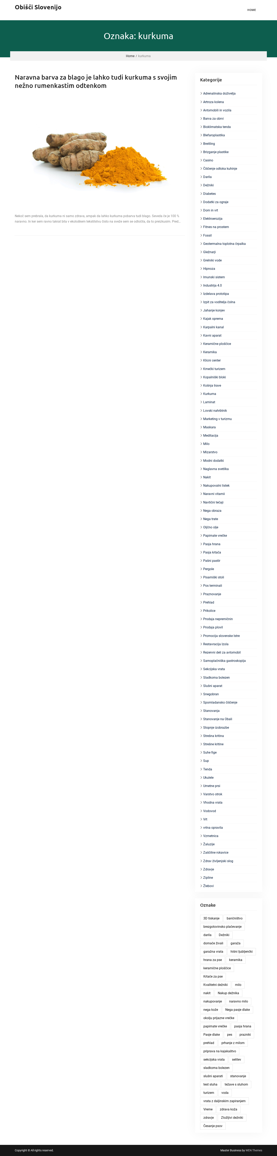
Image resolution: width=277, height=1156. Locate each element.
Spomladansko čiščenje (220, 702)
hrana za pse (212, 960)
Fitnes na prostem (216, 227)
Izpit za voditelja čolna (219, 302)
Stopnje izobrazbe (216, 727)
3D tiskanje (211, 918)
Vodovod (209, 811)
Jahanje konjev (214, 310)
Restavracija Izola (216, 644)
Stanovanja (211, 711)
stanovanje (238, 1076)
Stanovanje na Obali (217, 719)
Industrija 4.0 (212, 285)
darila (207, 935)
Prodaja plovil (213, 627)
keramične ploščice (217, 968)
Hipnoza (209, 269)
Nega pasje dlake (237, 1010)
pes (229, 1035)
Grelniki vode (212, 260)
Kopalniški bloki (214, 377)
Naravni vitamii (214, 494)
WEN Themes (254, 1150)
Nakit (207, 477)
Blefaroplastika (214, 135)
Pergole (208, 569)
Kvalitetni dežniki (215, 985)
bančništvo (235, 918)
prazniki (245, 1035)
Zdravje (208, 869)
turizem (208, 1093)
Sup (206, 761)
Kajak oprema (213, 319)
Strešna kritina (213, 736)
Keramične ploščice (217, 344)
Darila (207, 177)
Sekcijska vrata (214, 669)
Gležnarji (209, 252)
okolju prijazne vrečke (218, 1018)
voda (225, 1093)
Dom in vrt (210, 210)
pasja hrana (242, 1026)
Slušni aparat (212, 686)
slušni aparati (213, 1076)
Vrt (205, 819)
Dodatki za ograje (215, 202)
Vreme (208, 1109)
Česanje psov (212, 1126)
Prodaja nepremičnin (218, 619)
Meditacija (210, 435)
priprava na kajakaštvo (219, 1051)
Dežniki (208, 185)
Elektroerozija (212, 219)
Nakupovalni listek (216, 485)
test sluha (210, 1084)
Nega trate (210, 519)
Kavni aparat (212, 335)
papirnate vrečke (215, 1026)
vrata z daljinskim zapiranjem (224, 1101)
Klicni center (212, 360)
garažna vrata (213, 951)
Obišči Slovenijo (38, 7)
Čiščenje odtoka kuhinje (220, 169)
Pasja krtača (212, 552)
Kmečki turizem (214, 369)
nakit (206, 993)
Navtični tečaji (213, 502)
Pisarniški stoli (213, 577)
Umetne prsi (211, 786)
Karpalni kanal (213, 327)
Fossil (207, 235)
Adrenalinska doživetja (219, 93)
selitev (236, 1059)
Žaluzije (209, 844)
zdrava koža (228, 1109)
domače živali (213, 943)
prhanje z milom (233, 1043)
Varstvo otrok (212, 794)
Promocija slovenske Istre (221, 636)
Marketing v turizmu (217, 419)
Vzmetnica (210, 836)
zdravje (208, 1118)
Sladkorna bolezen (216, 677)
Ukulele (208, 778)
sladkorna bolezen (216, 1068)
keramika (235, 960)
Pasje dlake (211, 1035)
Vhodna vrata (212, 802)
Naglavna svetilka (216, 469)
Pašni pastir (211, 561)
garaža (235, 943)
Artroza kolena (213, 102)
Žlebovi (208, 886)
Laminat (209, 402)
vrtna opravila (213, 828)
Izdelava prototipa (216, 294)
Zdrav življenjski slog (218, 861)
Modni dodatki (213, 461)
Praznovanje (212, 594)
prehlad (208, 1043)
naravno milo (238, 1001)
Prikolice (209, 611)
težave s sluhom (236, 1084)
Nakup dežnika (228, 993)
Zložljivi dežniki (232, 1118)
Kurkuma (209, 394)
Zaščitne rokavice (215, 852)
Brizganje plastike (216, 152)
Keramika (210, 352)
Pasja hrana (211, 544)
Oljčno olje (210, 527)
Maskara (209, 427)
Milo (206, 444)
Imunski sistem (214, 277)
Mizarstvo (210, 452)
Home (251, 10)
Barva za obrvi (213, 119)
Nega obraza (212, 511)
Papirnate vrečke (215, 535)
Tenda (207, 769)
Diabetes (209, 194)
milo (238, 985)
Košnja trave (212, 385)
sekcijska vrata (214, 1059)
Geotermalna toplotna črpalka (224, 244)
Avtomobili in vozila (217, 110)
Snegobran (211, 694)
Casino (208, 160)
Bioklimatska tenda (217, 127)
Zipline (208, 878)
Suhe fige (210, 752)
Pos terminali (212, 586)
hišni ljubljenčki (242, 951)
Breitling (209, 144)
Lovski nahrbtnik (215, 411)
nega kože (210, 1010)
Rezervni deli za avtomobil (222, 652)
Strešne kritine (213, 744)
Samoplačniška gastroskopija (224, 661)
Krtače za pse (213, 976)
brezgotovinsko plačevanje (222, 927)
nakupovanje (212, 1001)
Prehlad (208, 602)
